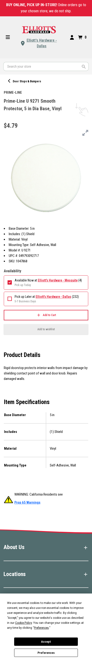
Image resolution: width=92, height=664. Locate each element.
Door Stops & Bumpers (27, 81)
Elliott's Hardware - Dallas (42, 43)
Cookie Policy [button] (23, 622)
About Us (14, 547)
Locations (15, 574)
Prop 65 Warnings (27, 502)
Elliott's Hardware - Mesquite (58, 280)
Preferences (46, 653)
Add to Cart (49, 315)
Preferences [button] (41, 627)
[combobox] (46, 66)
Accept (46, 641)
